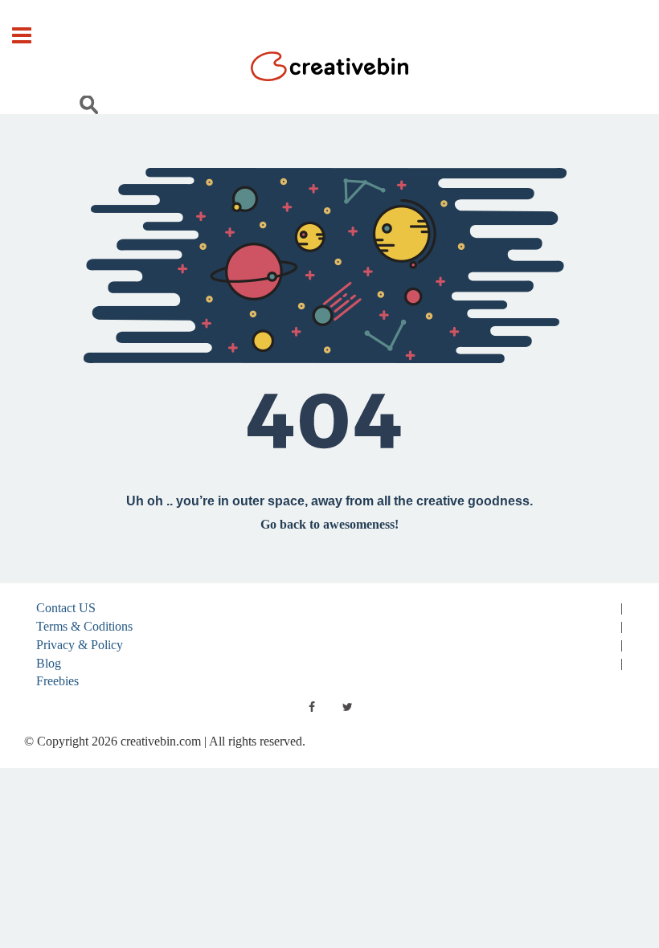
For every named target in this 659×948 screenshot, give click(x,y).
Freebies (57, 681)
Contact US (66, 608)
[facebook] (312, 707)
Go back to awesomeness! (329, 524)
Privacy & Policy (79, 645)
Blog (48, 663)
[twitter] (347, 707)
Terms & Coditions (84, 626)
